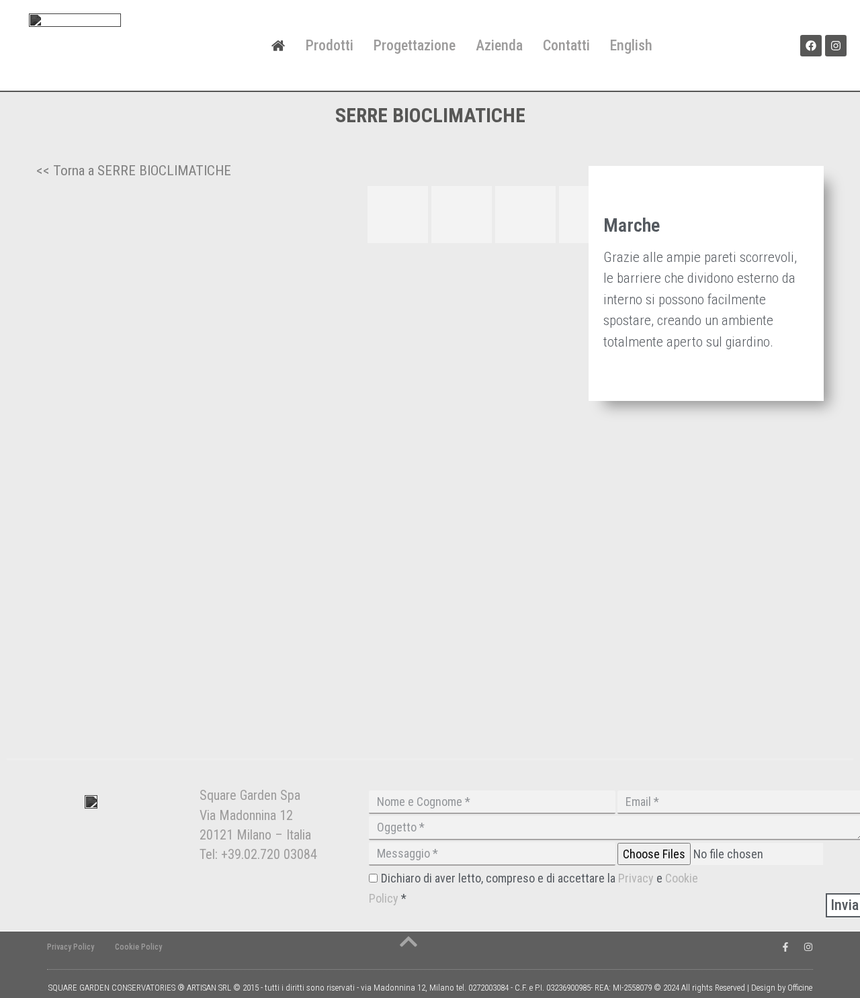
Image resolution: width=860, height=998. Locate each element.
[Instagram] (836, 45)
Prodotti (329, 45)
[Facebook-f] (785, 947)
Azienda (499, 45)
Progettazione (415, 45)
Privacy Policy (70, 947)
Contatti (566, 45)
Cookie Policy (138, 947)
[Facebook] (811, 45)
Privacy (637, 878)
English (631, 45)
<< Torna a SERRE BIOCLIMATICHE (133, 171)
